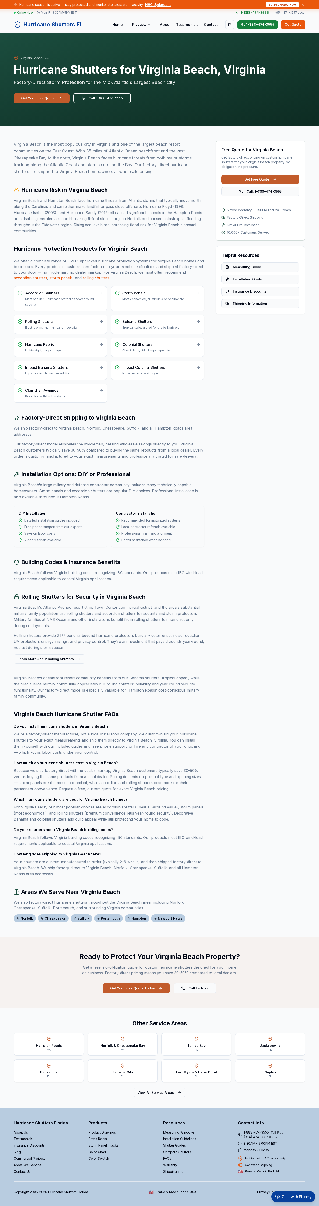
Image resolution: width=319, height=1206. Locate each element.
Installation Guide (247, 279)
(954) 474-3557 (261, 1137)
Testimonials (187, 24)
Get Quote (293, 24)
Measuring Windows (179, 1132)
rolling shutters (96, 277)
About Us (21, 1132)
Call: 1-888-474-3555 (264, 191)
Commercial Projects (29, 1158)
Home (117, 24)
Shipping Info (173, 1171)
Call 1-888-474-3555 (106, 98)
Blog (17, 1152)
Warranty (170, 1165)
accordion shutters (30, 277)
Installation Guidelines (179, 1139)
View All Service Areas (156, 1092)
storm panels (61, 277)
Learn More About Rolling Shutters (46, 659)
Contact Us (22, 1171)
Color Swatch (99, 1158)
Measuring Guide (247, 267)
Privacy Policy (268, 1192)
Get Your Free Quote (38, 98)
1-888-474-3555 (255, 12)
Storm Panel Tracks (103, 1145)
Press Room (98, 1139)
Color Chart (97, 1152)
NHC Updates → (158, 5)
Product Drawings (102, 1132)
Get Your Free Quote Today (132, 988)
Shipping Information (250, 303)
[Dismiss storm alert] (303, 4)
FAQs (167, 1158)
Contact (211, 24)
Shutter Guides (174, 1145)
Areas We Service (28, 1165)
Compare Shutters (177, 1152)
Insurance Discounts (249, 291)
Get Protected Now (282, 4)
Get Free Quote (256, 179)
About (165, 24)
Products (139, 24)
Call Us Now (199, 988)
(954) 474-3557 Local (290, 12)
